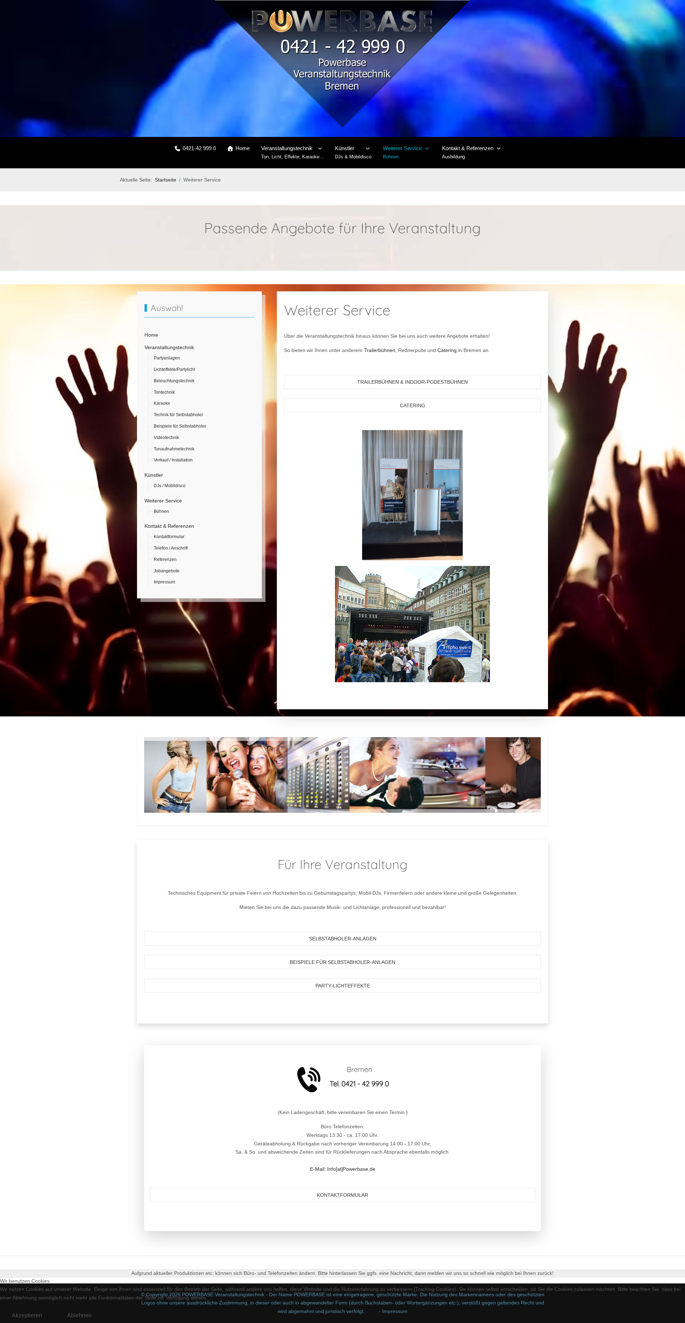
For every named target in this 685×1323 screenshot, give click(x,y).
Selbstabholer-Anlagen (342, 938)
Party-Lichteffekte (342, 986)
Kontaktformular (342, 1195)
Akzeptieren (27, 1315)
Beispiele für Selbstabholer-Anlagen (342, 962)
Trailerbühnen (379, 350)
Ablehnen (79, 1315)
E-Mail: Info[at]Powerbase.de (342, 1169)
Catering (447, 350)
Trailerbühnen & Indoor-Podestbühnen (412, 382)
